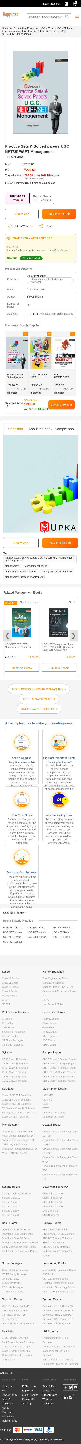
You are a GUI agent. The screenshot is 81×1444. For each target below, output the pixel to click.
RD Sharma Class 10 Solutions (18, 1108)
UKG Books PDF (51, 1215)
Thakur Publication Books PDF (18, 1140)
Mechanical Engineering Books (59, 1270)
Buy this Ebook (59, 667)
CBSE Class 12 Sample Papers (59, 1059)
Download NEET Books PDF (57, 1310)
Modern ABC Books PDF (15, 1153)
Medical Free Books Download (58, 1346)
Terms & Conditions (8, 1401)
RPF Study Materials (53, 1242)
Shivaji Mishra (35, 296)
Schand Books (9, 1036)
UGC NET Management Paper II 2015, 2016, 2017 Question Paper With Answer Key (58, 647)
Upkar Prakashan (36, 275)
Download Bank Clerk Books (17, 1234)
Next (74, 635)
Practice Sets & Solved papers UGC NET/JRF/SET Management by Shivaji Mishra (39, 559)
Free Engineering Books (55, 978)
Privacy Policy (9, 1395)
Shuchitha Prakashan (13, 1031)
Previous (7, 635)
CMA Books (8, 1027)
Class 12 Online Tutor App (16, 1346)
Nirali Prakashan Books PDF (17, 1131)
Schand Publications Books (16, 1193)
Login (46, 3)
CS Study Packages (12, 1044)
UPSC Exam (49, 1044)
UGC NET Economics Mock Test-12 (62, 937)
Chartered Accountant (54, 1112)
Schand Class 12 (11, 1197)
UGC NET (45, 28)
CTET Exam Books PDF (14, 1310)
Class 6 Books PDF (52, 1202)
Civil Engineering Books (55, 1278)
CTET (45, 1108)
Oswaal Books (9, 995)
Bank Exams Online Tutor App (18, 1342)
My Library (48, 1403)
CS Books (7, 1023)
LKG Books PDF (51, 1210)
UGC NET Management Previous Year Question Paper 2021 (38, 932)
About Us (7, 1386)
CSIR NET (47, 1099)
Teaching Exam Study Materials (19, 1323)
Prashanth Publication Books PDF (20, 1148)
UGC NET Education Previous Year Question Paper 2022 (38, 927)
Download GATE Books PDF (57, 1319)
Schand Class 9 (10, 1210)
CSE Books (48, 1274)
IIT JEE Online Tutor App (15, 1338)
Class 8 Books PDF (52, 1193)
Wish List (47, 1399)
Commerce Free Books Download (60, 1364)
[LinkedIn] (66, 1398)
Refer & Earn (49, 1386)
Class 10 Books (10, 987)
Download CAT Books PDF (56, 1323)
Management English (35, 566)
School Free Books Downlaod (58, 1359)
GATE (45, 1104)
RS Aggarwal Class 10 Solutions (19, 1112)
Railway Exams (50, 1018)
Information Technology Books (58, 1287)
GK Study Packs (10, 1278)
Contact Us (6, 1373)
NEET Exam (48, 1036)
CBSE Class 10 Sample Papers (59, 1068)
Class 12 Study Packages (15, 1270)
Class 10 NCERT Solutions (16, 1104)
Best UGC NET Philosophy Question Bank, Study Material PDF (14, 927)
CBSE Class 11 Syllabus (15, 1063)
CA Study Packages (12, 1040)
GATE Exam (48, 1027)
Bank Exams (49, 1023)
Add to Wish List (23, 226)
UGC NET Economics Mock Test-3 (14, 937)
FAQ (4, 1390)
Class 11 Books (10, 982)
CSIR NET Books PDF (14, 1314)
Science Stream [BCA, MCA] (57, 987)
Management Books (53, 982)
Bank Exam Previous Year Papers (20, 1251)
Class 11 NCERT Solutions (16, 1099)
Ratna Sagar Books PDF (15, 1144)
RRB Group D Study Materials (58, 1234)
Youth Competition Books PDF (18, 1135)
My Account (48, 1390)
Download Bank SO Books (16, 1238)
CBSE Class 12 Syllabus (15, 1059)
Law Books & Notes (52, 1004)
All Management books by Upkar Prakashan (47, 280)
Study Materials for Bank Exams (19, 1247)
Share (49, 226)
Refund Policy (9, 1420)
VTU (44, 995)
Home (5, 28)
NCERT (6, 1004)
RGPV (45, 1000)
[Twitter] (70, 1388)
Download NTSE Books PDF (57, 1314)
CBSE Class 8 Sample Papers (58, 1076)
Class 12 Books (10, 978)
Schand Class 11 (11, 1202)
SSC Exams (48, 1040)
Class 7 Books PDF (52, 1197)
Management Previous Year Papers (24, 577)
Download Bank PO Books (16, 1229)
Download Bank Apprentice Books (20, 1242)
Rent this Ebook (22, 667)
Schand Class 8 (10, 1215)
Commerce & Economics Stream (59, 991)
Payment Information (8, 1414)
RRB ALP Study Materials (56, 1247)
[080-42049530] (66, 3)
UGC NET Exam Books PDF (17, 1306)
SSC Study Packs (11, 1283)
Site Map (27, 1403)
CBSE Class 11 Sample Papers (59, 1063)
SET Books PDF (10, 1319)
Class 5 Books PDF (52, 1206)
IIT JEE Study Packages (14, 1274)
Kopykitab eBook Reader (30, 1392)
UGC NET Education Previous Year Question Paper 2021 (62, 927)
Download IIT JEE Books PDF (58, 1306)
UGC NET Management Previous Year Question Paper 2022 (14, 932)
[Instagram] (70, 1398)
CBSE (5, 1000)
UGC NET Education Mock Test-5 (14, 941)
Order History (49, 1395)
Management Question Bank (56, 571)
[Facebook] (66, 1388)
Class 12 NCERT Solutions (16, 1095)
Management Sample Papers (20, 571)
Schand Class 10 (11, 1206)
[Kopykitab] (10, 14)
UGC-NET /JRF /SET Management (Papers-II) (18, 645)
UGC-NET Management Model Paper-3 (38, 937)
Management (16, 31)
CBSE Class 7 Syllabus (14, 1081)
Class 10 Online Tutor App (16, 1351)
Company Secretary (53, 1117)
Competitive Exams (24, 28)
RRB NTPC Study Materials (57, 1238)
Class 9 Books (9, 991)
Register (55, 3)
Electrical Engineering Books (57, 1283)
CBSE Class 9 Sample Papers (58, 1072)
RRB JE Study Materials (55, 1229)
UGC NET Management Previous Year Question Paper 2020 (62, 932)
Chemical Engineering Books (58, 1291)
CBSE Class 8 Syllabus (14, 1076)
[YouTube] (75, 1388)
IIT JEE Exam (49, 1031)
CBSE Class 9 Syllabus (14, 1072)
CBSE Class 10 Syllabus (15, 1068)
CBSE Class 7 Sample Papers (58, 1081)
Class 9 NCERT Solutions (15, 1117)
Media (5, 1408)
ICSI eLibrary (29, 1386)
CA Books (7, 1018)
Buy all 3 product (61, 404)
